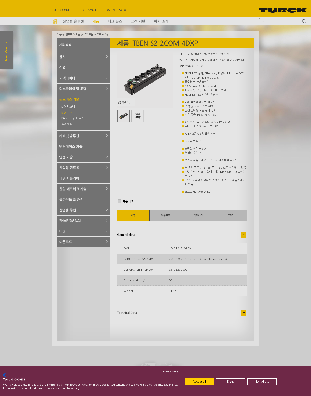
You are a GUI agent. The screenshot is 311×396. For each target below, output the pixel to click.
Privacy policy (170, 371)
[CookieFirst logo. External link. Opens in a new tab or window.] (4, 375)
